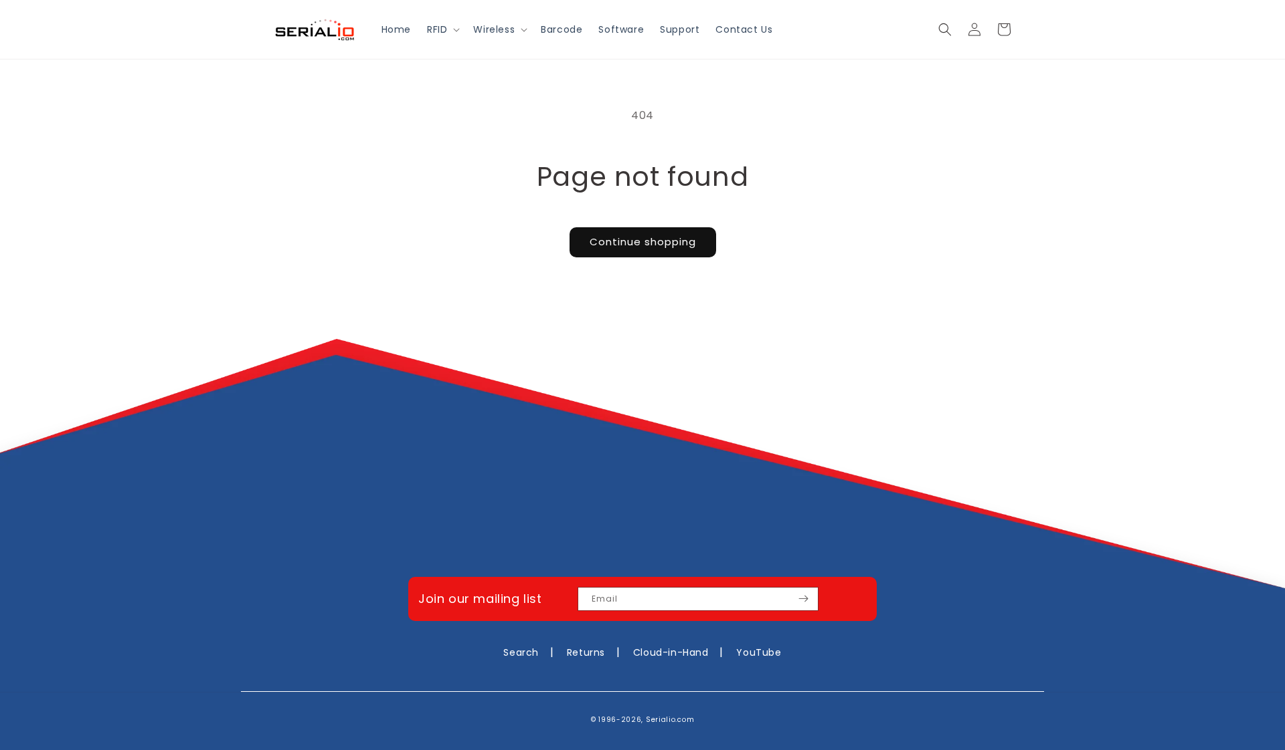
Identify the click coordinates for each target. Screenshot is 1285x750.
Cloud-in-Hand (671, 652)
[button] (442, 29)
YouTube (758, 652)
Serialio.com (670, 720)
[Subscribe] (803, 599)
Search (521, 652)
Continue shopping (643, 242)
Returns (586, 652)
